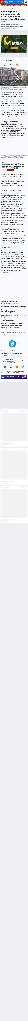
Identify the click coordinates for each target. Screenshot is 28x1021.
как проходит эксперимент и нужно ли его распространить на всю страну (13, 165)
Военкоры (17, 5)
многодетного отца (14, 206)
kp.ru (25, 361)
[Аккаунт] (26, 2)
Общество (4, 170)
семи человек (15, 103)
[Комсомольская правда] (8, 2)
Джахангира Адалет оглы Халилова (12, 255)
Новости (3, 5)
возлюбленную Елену (17, 244)
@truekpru (16, 355)
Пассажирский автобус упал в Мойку (18, 372)
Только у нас (10, 5)
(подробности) (12, 336)
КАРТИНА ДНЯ (9, 372)
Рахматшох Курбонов (14, 199)
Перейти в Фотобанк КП (19, 89)
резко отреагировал (9, 234)
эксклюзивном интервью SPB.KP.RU (13, 241)
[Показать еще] (23, 64)
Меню (2, 2)
